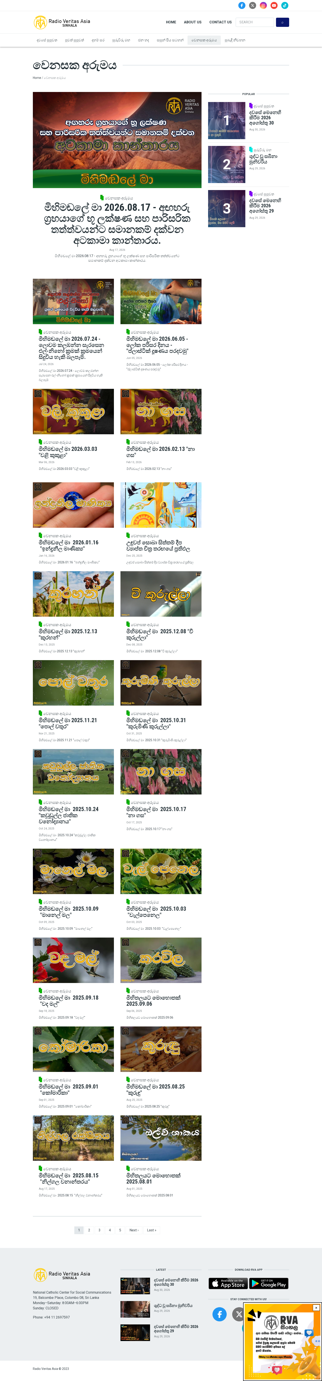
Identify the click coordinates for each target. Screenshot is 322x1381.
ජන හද (143, 40)
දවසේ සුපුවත (47, 40)
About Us (193, 22)
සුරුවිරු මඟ (121, 40)
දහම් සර (98, 40)
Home (171, 22)
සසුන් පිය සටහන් (170, 40)
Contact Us (220, 22)
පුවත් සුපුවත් (74, 40)
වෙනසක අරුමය (204, 40)
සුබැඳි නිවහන (235, 40)
